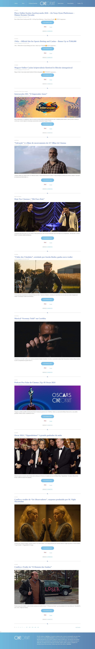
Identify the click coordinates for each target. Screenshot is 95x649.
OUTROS (16, 10)
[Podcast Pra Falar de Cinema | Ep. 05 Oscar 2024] (47, 397)
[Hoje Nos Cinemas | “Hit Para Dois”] (47, 216)
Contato (79, 3)
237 (27, 627)
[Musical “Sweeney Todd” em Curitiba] (47, 339)
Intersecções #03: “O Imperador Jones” (30, 94)
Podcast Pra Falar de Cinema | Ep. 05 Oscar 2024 (34, 382)
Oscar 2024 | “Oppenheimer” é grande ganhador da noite (38, 435)
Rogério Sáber (20, 96)
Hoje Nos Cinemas (17, 196)
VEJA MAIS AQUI (47, 22)
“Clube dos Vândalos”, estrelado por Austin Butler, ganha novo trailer (43, 257)
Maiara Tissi (20, 384)
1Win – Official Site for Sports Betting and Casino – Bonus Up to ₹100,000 (45, 41)
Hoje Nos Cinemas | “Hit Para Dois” (29, 199)
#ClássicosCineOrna (33, 3)
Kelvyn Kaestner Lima (21, 201)
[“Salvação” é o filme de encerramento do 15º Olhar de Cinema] (47, 159)
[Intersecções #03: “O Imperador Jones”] (47, 107)
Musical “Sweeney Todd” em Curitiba (30, 318)
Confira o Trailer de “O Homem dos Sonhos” (33, 567)
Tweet (51, 27)
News (23, 3)
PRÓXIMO (78, 627)
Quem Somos (60, 3)
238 (29, 627)
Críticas (16, 3)
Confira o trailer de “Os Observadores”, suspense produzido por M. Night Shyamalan (45, 500)
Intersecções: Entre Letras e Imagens (21, 91)
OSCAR (15, 379)
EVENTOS (16, 140)
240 (35, 627)
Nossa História (70, 3)
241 (38, 627)
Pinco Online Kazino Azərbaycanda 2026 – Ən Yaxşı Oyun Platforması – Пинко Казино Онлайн (44, 14)
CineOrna (19, 43)
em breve (16, 496)
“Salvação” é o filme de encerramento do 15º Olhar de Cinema (40, 143)
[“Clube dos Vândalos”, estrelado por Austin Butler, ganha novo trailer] (47, 276)
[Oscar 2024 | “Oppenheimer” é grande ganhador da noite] (47, 456)
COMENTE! (47, 31)
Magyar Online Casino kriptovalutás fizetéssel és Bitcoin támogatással (43, 68)
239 (32, 627)
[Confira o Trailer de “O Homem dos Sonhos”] (46, 587)
